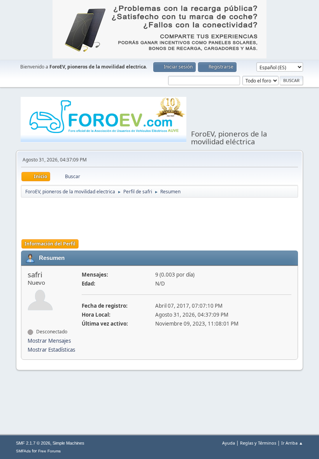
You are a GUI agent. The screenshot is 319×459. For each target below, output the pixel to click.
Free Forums (49, 451)
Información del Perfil (50, 243)
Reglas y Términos (258, 443)
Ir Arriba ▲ (292, 443)
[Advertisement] (162, 217)
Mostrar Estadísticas (51, 349)
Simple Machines (68, 443)
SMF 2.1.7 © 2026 (33, 443)
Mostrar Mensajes (49, 340)
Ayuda (228, 443)
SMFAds (23, 451)
